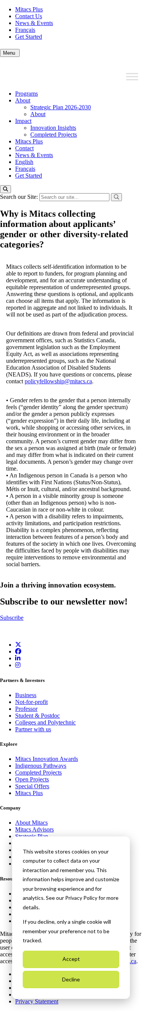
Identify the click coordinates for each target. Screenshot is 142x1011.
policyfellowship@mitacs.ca (58, 381)
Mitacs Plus (29, 9)
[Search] (5, 189)
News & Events (34, 23)
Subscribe (11, 617)
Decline (71, 979)
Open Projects (32, 779)
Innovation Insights (53, 127)
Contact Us (28, 16)
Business (25, 695)
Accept (71, 959)
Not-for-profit (31, 702)
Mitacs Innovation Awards (46, 759)
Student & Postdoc (37, 715)
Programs (26, 93)
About (22, 100)
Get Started (28, 36)
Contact (24, 148)
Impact (23, 121)
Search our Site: (19, 197)
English (24, 162)
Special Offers (32, 786)
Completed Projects (53, 134)
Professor (26, 708)
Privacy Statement (36, 1001)
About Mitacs (31, 822)
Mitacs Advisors (34, 829)
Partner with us (33, 729)
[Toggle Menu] (132, 77)
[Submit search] (116, 197)
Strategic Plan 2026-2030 (60, 107)
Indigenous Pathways (40, 765)
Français (25, 30)
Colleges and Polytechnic (45, 722)
